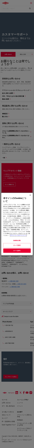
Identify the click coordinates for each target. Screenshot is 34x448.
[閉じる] (30, 195)
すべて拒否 (17, 245)
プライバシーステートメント (18, 235)
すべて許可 (17, 251)
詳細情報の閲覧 (17, 240)
